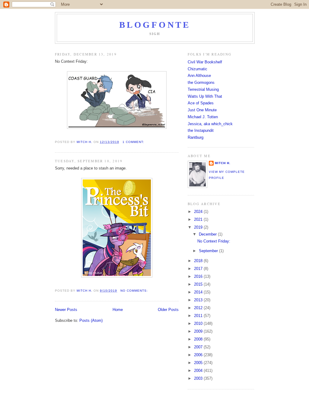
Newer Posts (66, 309)
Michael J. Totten (203, 117)
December (208, 234)
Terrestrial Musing (203, 89)
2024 (199, 211)
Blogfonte (154, 25)
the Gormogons (201, 82)
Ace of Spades (201, 103)
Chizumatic (197, 69)
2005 (199, 362)
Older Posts (168, 309)
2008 (199, 339)
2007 (199, 347)
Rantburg (195, 137)
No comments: (134, 290)
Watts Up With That (205, 96)
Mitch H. (223, 163)
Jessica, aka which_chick (210, 124)
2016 (199, 276)
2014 (199, 292)
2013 (199, 300)
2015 (199, 284)
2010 (199, 323)
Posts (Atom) (91, 320)
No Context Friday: (213, 241)
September (209, 251)
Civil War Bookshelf (205, 62)
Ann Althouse (199, 75)
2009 (199, 331)
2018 (199, 260)
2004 (199, 370)
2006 (199, 355)
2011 (199, 315)
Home (118, 309)
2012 (199, 308)
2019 (199, 227)
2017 (199, 268)
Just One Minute (202, 110)
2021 (199, 219)
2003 (199, 378)
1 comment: (134, 142)
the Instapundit (201, 130)
